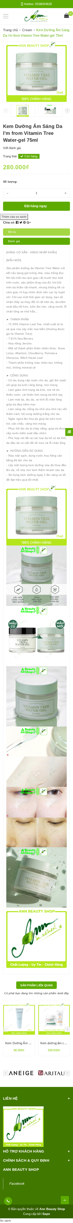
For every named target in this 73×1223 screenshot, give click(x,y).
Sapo (46, 1214)
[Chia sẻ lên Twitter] (21, 222)
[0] (66, 16)
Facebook (17, 1184)
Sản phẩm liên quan (36, 985)
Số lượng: (10, 181)
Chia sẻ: (9, 222)
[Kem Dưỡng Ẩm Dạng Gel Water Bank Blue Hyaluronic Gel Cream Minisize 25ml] (19, 1019)
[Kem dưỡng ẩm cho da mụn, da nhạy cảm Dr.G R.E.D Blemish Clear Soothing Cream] (54, 1019)
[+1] (29, 222)
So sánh (5, 1220)
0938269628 (43, 4)
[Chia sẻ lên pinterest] (25, 222)
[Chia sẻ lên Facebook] (17, 222)
